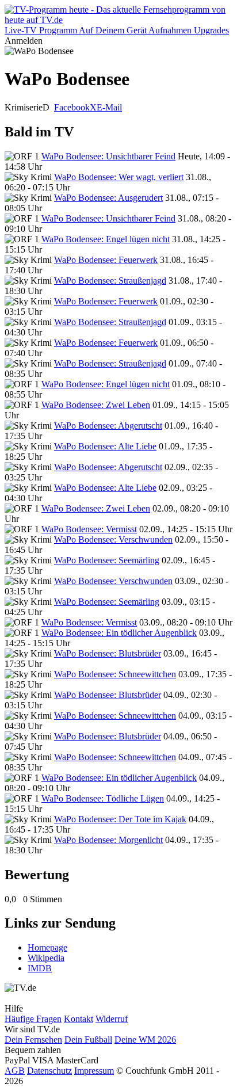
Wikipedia (46, 958)
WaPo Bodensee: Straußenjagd (110, 280)
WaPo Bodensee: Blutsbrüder (107, 653)
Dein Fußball (88, 1039)
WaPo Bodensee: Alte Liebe (105, 446)
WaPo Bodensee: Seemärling (106, 560)
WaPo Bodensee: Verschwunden (113, 539)
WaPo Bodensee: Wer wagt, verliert (119, 177)
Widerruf (111, 1019)
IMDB (40, 968)
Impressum (94, 1070)
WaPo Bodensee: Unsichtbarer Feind (108, 156)
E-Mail (109, 107)
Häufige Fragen (33, 1019)
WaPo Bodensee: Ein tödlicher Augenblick (119, 633)
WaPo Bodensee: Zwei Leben (95, 405)
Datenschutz (49, 1070)
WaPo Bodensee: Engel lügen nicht (105, 239)
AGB (15, 1070)
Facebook (72, 107)
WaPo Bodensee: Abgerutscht (108, 425)
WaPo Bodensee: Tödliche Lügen (102, 798)
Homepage (47, 947)
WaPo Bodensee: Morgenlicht (108, 840)
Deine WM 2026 (145, 1039)
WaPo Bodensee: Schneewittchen (115, 674)
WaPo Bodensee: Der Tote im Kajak (120, 819)
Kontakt (78, 1019)
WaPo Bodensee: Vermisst (89, 529)
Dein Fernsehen (33, 1039)
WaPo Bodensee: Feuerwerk (106, 260)
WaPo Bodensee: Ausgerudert (108, 198)
